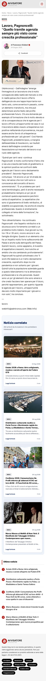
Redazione (18, 660)
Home (4, 13)
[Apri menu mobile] (42, 4)
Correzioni (32, 664)
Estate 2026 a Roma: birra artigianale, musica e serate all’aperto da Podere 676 (22, 369)
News (9, 13)
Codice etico (24, 669)
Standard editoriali (9, 669)
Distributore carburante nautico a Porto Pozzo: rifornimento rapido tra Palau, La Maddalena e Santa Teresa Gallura (22, 425)
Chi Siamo (6, 660)
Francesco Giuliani (20, 45)
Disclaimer (7, 664)
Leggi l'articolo (10, 383)
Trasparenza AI (8, 673)
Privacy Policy (19, 664)
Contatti (29, 660)
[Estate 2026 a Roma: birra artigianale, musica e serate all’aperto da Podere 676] (23, 347)
